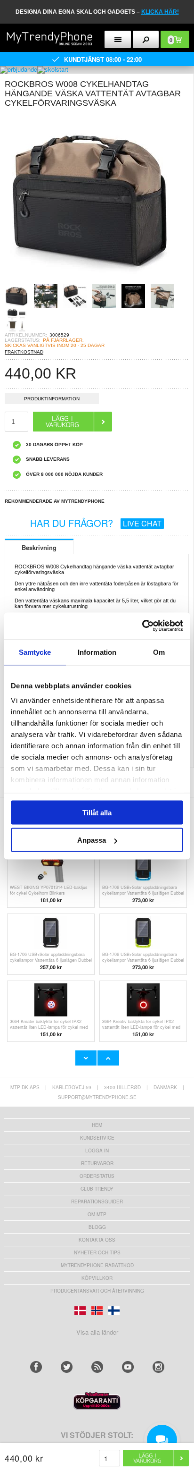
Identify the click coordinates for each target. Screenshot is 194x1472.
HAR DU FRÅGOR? (96, 523)
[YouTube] (128, 1367)
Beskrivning (39, 547)
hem (97, 1125)
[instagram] (158, 1367)
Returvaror (97, 1163)
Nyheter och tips (97, 1252)
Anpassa (91, 840)
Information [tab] (97, 652)
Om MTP (97, 1214)
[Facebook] (36, 1367)
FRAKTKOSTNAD (24, 352)
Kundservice (97, 1137)
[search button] (146, 39)
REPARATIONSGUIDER (97, 1201)
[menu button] (118, 39)
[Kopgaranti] (97, 1407)
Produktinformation (52, 398)
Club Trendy (97, 1188)
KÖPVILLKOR (97, 1278)
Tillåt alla (97, 812)
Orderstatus (97, 1176)
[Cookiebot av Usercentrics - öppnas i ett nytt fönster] (142, 626)
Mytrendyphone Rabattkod (97, 1265)
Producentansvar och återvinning (97, 1290)
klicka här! (160, 11)
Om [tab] (159, 652)
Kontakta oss (97, 1239)
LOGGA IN (97, 1150)
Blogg (97, 1227)
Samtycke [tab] (35, 652)
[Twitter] (67, 1367)
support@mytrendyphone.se (97, 1097)
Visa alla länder (97, 1332)
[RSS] (97, 1367)
